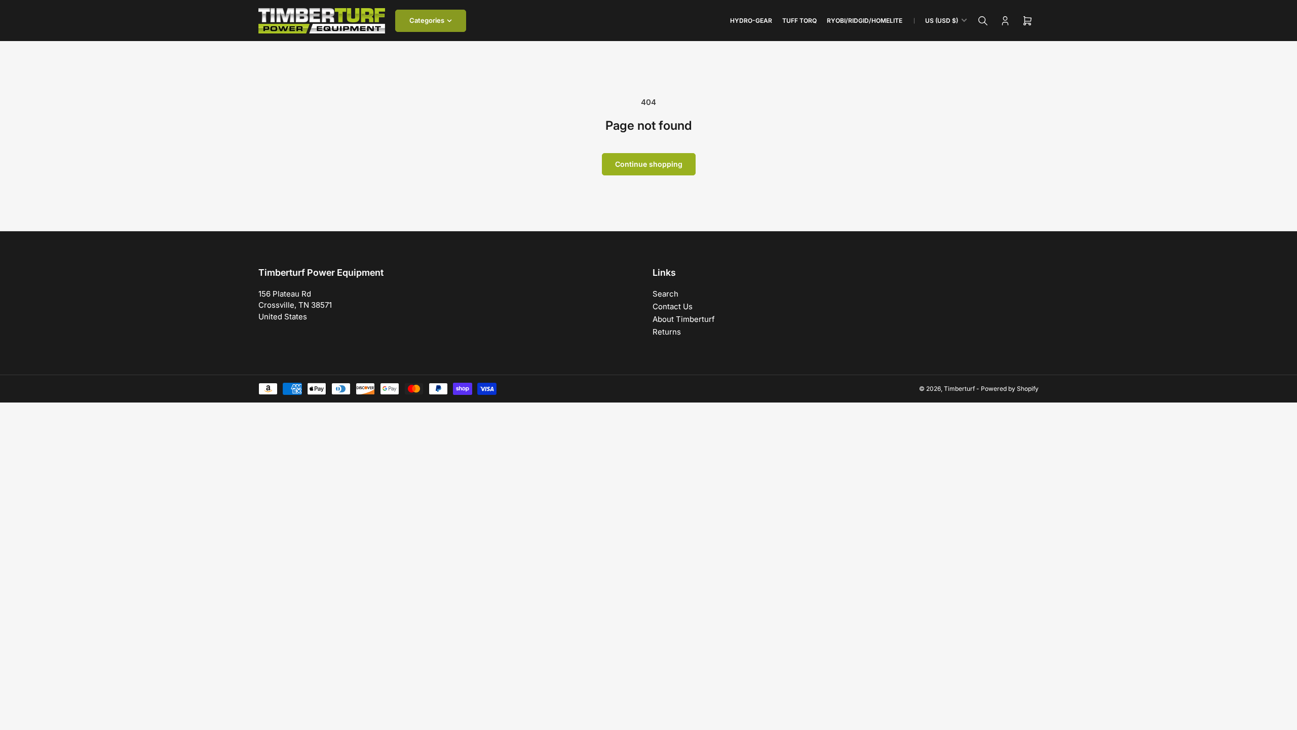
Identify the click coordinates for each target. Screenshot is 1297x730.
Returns (667, 332)
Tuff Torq (799, 20)
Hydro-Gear (751, 20)
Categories (426, 20)
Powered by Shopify (1010, 388)
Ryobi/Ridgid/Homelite (864, 20)
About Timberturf (684, 319)
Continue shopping (648, 164)
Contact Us (673, 306)
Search (665, 294)
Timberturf (959, 388)
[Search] (983, 21)
